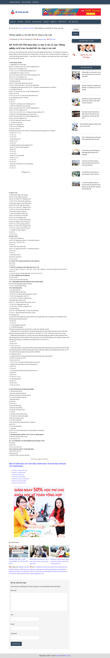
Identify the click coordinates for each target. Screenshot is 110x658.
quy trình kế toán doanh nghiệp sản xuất (32, 573)
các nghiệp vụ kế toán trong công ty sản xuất (47, 567)
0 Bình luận (52, 39)
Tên (12, 615)
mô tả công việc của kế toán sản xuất (36, 571)
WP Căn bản (67, 655)
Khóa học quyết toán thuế (18, 483)
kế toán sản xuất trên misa (30, 569)
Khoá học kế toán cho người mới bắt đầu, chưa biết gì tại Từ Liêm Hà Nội (91, 87)
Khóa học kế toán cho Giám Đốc (20, 478)
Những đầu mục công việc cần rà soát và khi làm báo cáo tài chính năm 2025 (39, 561)
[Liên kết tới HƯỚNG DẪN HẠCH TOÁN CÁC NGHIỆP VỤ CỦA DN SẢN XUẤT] (18, 546)
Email (13, 624)
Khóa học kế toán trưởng (18, 476)
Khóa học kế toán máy (18, 474)
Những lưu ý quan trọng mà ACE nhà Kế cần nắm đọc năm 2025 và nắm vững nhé (59, 561)
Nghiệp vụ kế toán (24, 567)
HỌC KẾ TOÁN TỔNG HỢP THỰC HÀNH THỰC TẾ (20, 12)
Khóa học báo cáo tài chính (19, 480)
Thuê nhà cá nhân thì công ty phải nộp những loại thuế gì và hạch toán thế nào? (90, 163)
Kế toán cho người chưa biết (19, 470)
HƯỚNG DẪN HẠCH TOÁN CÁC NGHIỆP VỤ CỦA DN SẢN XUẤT (18, 561)
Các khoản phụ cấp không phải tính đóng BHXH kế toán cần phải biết (91, 152)
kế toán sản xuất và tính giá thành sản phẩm (50, 569)
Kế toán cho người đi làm (18, 472)
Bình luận (14, 590)
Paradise (58, 655)
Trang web (14, 633)
